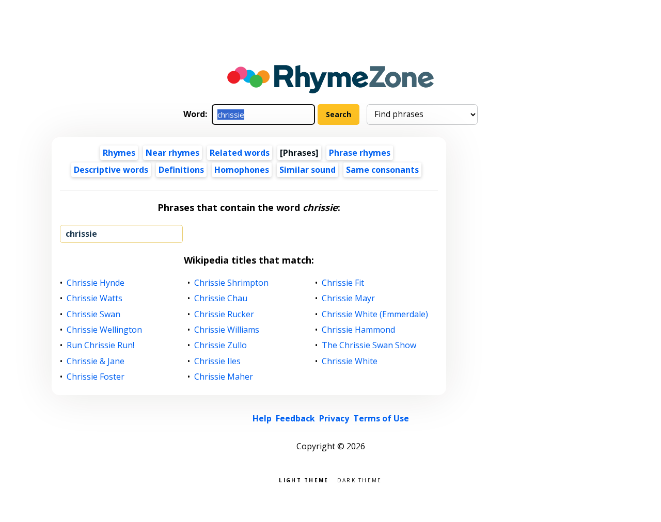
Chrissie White (349, 361)
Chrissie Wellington (104, 329)
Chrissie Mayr (348, 298)
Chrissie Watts (94, 298)
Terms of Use (381, 418)
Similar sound (307, 169)
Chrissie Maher (224, 376)
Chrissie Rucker (224, 314)
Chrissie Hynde (95, 283)
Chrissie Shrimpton (232, 283)
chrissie (81, 233)
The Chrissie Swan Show (369, 345)
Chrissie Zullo (221, 345)
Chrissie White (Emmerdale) (375, 314)
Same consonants (382, 169)
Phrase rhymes (359, 152)
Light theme (303, 479)
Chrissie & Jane (95, 361)
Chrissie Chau (221, 298)
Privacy (334, 418)
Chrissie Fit (343, 283)
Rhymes (119, 152)
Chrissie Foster (95, 376)
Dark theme (359, 479)
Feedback (295, 418)
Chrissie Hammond (358, 329)
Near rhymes (172, 152)
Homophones (241, 169)
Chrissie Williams (227, 329)
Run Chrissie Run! (100, 345)
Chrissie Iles (218, 361)
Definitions (181, 169)
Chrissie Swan (93, 314)
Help (262, 418)
